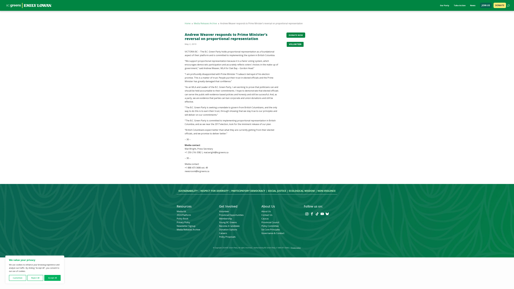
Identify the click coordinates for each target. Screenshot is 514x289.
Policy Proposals (227, 236)
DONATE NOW (296, 35)
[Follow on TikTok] (317, 214)
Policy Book (182, 218)
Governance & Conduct (272, 233)
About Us (266, 211)
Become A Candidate (229, 226)
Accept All (52, 278)
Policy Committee (270, 226)
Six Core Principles (270, 229)
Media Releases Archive (188, 229)
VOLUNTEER (295, 44)
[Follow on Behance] (327, 214)
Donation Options (228, 229)
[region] (34, 270)
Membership (225, 218)
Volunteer (224, 211)
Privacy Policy (183, 222)
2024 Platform (184, 215)
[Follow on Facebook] (312, 214)
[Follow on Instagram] (307, 214)
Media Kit (181, 211)
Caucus (265, 218)
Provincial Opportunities (231, 215)
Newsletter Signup (186, 226)
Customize (17, 278)
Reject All (35, 278)
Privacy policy (296, 248)
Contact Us (266, 215)
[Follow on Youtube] (322, 214)
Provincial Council (270, 222)
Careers (223, 233)
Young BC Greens (228, 222)
